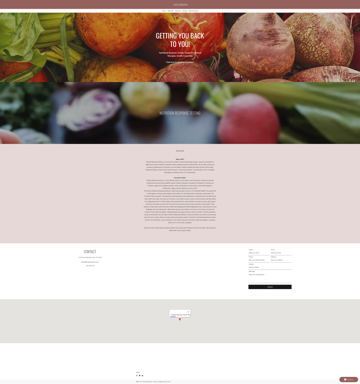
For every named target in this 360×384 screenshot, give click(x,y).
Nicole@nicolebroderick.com (90, 262)
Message (252, 271)
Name (251, 249)
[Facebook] (137, 375)
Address (273, 257)
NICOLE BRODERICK (181, 4)
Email (272, 249)
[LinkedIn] (142, 375)
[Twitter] (140, 375)
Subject (251, 264)
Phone (251, 257)
